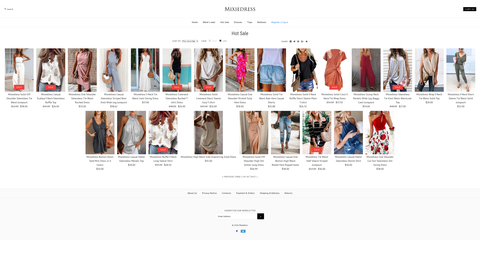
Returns (288, 193)
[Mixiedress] (240, 4)
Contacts (226, 193)
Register (276, 22)
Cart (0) (469, 9)
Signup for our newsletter (240, 210)
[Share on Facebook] (291, 41)
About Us (192, 193)
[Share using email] (307, 41)
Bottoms (262, 22)
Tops (249, 22)
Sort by (176, 41)
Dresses (238, 22)
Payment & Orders (245, 193)
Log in (285, 22)
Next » (254, 176)
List (225, 41)
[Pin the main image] (298, 41)
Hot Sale (224, 22)
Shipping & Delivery (270, 193)
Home (195, 22)
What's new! (209, 22)
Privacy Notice (209, 193)
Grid (215, 41)
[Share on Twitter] (294, 41)
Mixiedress (243, 225)
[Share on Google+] (302, 41)
